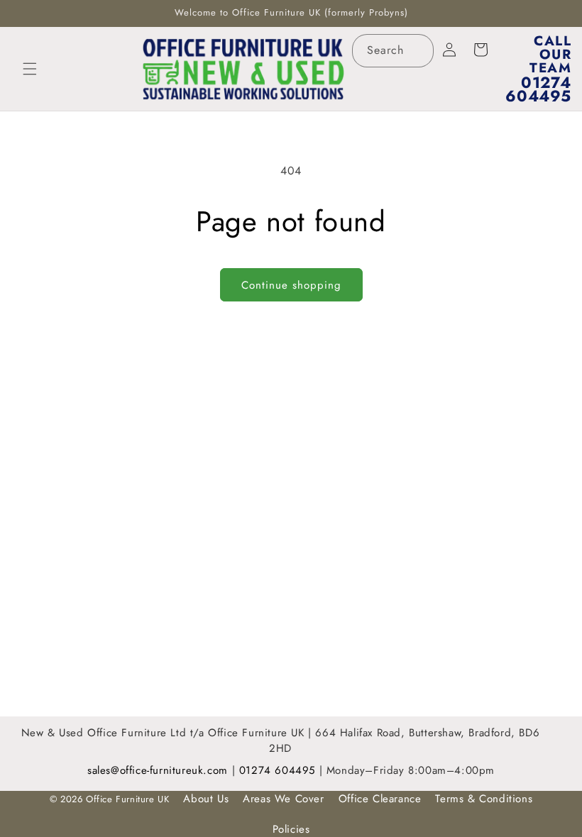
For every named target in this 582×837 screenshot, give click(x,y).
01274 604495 (279, 770)
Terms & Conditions (483, 798)
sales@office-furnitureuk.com (157, 770)
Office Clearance (380, 798)
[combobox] (393, 51)
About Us (206, 798)
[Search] (417, 50)
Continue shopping (291, 285)
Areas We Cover (283, 798)
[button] (29, 68)
